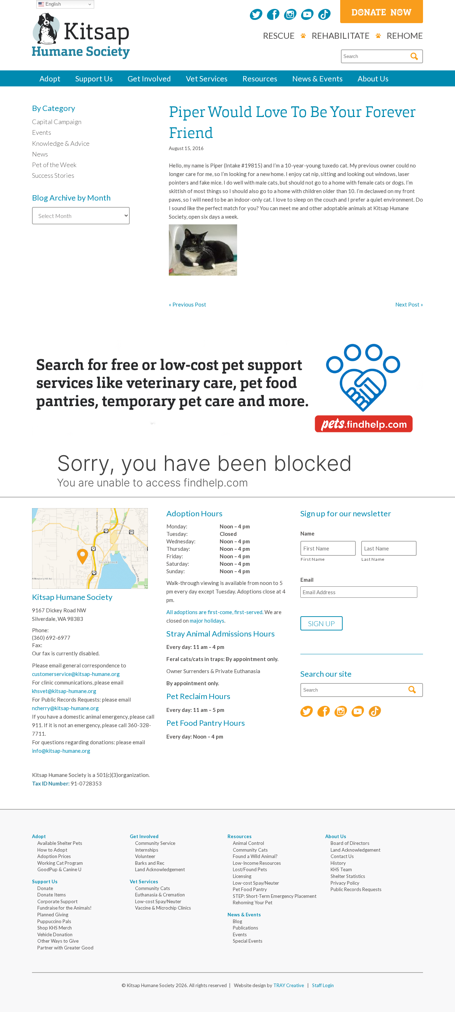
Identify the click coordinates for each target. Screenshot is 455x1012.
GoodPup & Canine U (59, 869)
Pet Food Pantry (250, 889)
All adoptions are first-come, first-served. (214, 612)
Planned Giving (52, 914)
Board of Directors (350, 843)
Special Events (247, 941)
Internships (146, 850)
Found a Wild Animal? (255, 856)
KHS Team (341, 869)
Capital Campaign (56, 122)
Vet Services (207, 78)
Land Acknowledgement (160, 869)
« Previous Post (187, 304)
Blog (237, 921)
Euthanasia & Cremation (160, 895)
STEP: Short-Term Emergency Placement (274, 896)
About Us (373, 78)
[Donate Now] (381, 11)
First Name (313, 559)
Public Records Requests (356, 889)
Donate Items (51, 895)
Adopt (49, 78)
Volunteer (145, 856)
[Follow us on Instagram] (290, 15)
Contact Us (342, 856)
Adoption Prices (54, 856)
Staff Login (323, 985)
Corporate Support (57, 901)
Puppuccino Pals (54, 921)
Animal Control (248, 843)
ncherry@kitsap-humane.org (65, 708)
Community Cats (152, 888)
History (338, 863)
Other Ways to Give (58, 941)
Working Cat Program (60, 863)
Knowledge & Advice (61, 143)
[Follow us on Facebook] (273, 15)
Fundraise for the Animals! (64, 908)
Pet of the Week (54, 165)
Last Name (373, 559)
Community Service (155, 843)
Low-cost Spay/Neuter (158, 901)
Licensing (242, 876)
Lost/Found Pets (250, 869)
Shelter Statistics (348, 876)
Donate (45, 888)
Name (307, 533)
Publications (245, 928)
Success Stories (53, 175)
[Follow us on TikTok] (324, 15)
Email (307, 579)
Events (41, 132)
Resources (259, 78)
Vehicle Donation (55, 934)
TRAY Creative (288, 985)
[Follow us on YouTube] (307, 15)
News (40, 154)
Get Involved (149, 78)
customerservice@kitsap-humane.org (76, 674)
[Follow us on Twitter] (256, 15)
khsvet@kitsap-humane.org (64, 691)
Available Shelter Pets (59, 843)
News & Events (317, 78)
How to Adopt (52, 850)
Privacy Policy (345, 883)
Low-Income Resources (257, 863)
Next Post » (409, 304)
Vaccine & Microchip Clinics (163, 908)
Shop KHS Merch (54, 928)
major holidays (207, 620)
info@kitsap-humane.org (61, 750)
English (52, 4)
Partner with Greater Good (65, 947)
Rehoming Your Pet (252, 902)
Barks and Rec (149, 863)
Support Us (94, 78)
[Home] (81, 51)
